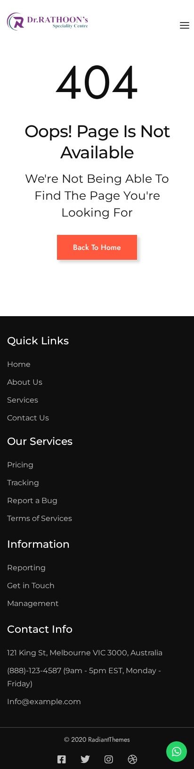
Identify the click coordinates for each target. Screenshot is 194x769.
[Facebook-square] (61, 759)
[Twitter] (85, 759)
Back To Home (97, 247)
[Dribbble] (132, 759)
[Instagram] (108, 759)
